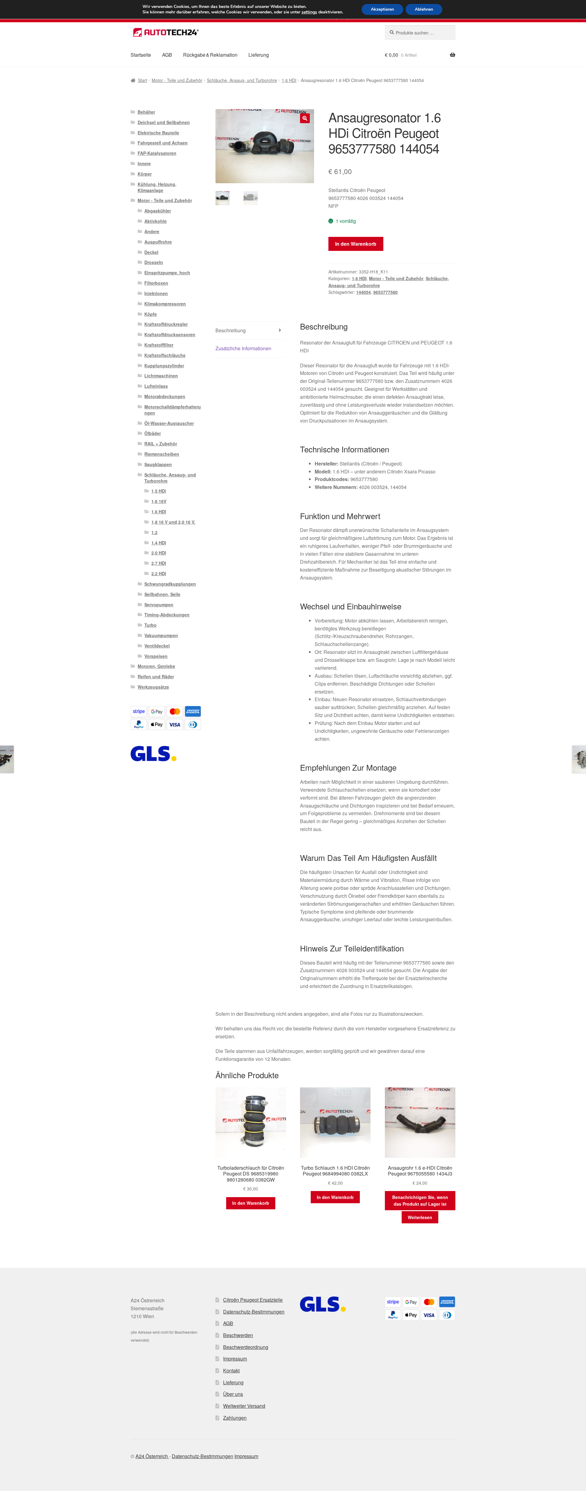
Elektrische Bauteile (158, 133)
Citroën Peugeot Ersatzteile (253, 1299)
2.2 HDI (158, 573)
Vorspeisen (156, 656)
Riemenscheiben (161, 454)
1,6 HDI (289, 80)
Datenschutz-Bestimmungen (253, 1311)
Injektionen (156, 293)
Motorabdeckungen (164, 396)
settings (309, 12)
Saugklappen (158, 464)
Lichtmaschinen (161, 376)
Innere (144, 163)
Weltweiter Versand (244, 1405)
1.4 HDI (158, 543)
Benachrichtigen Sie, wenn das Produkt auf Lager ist (420, 1200)
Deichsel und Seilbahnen (164, 122)
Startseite (141, 54)
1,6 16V (158, 501)
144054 (363, 292)
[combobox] (420, 32)
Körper (145, 174)
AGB (167, 54)
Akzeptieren (382, 9)
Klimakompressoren (165, 304)
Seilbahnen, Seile (162, 594)
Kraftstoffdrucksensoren (169, 334)
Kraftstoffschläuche (165, 355)
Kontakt (231, 1370)
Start (142, 80)
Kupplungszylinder (164, 365)
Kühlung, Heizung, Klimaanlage (157, 187)
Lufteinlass (156, 386)
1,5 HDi (158, 491)
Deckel (151, 252)
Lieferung (258, 54)
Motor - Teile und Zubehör (177, 80)
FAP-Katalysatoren (157, 153)
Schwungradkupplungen (170, 584)
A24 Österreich (152, 1456)
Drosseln (153, 262)
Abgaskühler (157, 211)
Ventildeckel (157, 646)
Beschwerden (238, 1335)
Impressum (235, 1358)
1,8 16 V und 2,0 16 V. (173, 522)
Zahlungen (235, 1417)
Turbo (150, 625)
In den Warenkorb (355, 243)
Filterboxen (156, 283)
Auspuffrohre (158, 242)
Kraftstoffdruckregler (166, 324)
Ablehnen (424, 9)
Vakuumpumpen (161, 635)
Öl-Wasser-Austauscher (169, 423)
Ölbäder (152, 433)
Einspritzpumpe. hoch (167, 272)
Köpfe (150, 314)
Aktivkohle (155, 221)
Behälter (146, 112)
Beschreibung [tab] (230, 330)
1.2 (154, 532)
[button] (305, 118)
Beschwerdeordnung (245, 1346)
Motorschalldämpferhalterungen (172, 410)
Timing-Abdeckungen (167, 615)
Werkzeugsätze (153, 687)
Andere (151, 231)
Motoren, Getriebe (156, 666)
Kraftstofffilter (158, 345)
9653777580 (385, 292)
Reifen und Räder (156, 676)
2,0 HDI (158, 553)
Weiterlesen (420, 1217)
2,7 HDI (158, 563)
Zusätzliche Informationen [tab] (243, 348)
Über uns (233, 1393)
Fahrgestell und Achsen (163, 143)
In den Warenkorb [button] (250, 1203)
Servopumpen (158, 604)
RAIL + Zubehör (160, 444)
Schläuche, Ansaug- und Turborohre (242, 80)
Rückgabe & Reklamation (210, 54)
